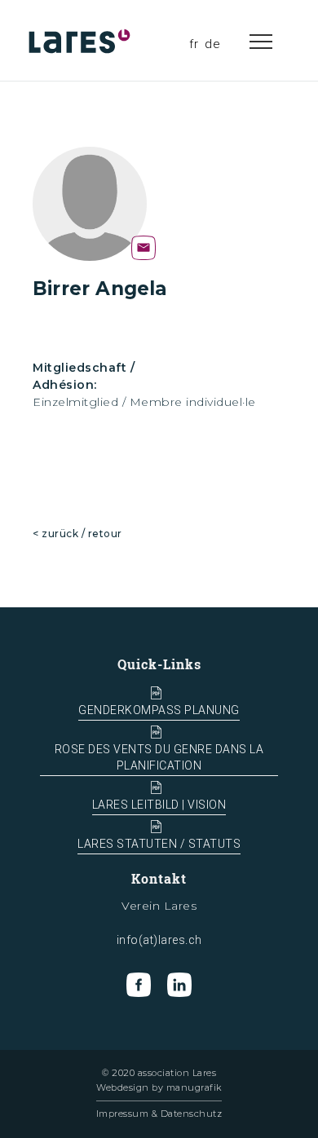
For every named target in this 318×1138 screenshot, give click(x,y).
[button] (277, 41)
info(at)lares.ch (159, 939)
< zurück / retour (77, 533)
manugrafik (194, 1087)
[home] (82, 40)
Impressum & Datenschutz (159, 1113)
